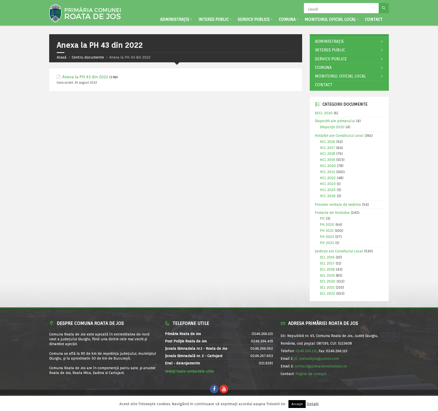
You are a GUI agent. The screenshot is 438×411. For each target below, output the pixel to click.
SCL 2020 (327, 281)
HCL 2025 (328, 190)
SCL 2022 (327, 293)
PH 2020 (327, 224)
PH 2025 (327, 243)
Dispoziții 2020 (332, 127)
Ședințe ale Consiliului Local (339, 251)
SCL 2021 (327, 287)
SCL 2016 (327, 257)
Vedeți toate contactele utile (189, 371)
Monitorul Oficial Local (330, 19)
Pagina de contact (311, 374)
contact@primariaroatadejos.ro (321, 366)
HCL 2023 (328, 184)
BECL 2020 (324, 113)
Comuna (287, 19)
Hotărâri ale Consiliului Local (339, 136)
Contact (373, 19)
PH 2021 (327, 231)
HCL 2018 (327, 154)
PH (322, 218)
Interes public (213, 19)
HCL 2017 (327, 148)
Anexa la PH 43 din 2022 (85, 76)
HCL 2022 (328, 178)
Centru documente (88, 57)
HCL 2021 (327, 172)
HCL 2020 (328, 166)
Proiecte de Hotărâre (332, 213)
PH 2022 (327, 237)
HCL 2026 (328, 196)
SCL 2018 (327, 269)
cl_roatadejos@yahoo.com (316, 359)
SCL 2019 (327, 275)
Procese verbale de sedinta (338, 204)
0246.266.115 (306, 351)
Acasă (61, 57)
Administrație (174, 19)
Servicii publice (254, 19)
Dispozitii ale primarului (335, 121)
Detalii (313, 404)
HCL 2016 (327, 142)
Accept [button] (297, 404)
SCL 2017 (327, 263)
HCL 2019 (327, 160)
